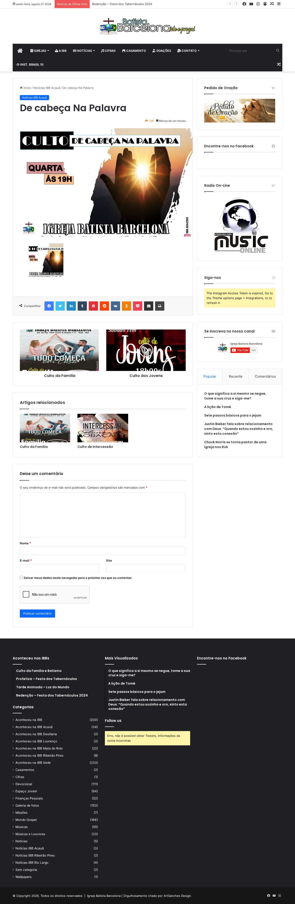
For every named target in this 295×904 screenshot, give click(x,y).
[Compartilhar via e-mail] (148, 306)
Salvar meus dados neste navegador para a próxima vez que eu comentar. (78, 578)
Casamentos (24, 770)
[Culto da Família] (45, 428)
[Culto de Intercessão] (102, 428)
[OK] (126, 306)
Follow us (113, 720)
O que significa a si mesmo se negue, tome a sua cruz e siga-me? (235, 396)
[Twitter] (60, 306)
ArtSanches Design (177, 896)
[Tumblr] (82, 306)
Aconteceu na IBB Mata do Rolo (39, 748)
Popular (210, 376)
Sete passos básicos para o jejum (232, 415)
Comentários (265, 376)
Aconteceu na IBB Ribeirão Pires (39, 755)
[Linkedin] (71, 306)
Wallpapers (23, 877)
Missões (21, 812)
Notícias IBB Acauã (46, 88)
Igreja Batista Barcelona (104, 896)
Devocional (23, 784)
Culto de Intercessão (95, 446)
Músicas (21, 827)
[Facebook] (49, 306)
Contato (189, 50)
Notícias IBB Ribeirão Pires (35, 855)
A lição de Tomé (217, 407)
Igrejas (39, 50)
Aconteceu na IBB (28, 720)
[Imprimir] (159, 306)
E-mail (26, 560)
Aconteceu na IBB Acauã (34, 727)
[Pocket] (137, 306)
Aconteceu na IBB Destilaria (36, 734)
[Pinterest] (93, 306)
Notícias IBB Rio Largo (31, 862)
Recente (235, 376)
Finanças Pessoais (29, 798)
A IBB (62, 50)
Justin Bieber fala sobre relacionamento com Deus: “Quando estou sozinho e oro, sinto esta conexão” (238, 429)
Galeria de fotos (27, 805)
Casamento (136, 50)
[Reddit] (104, 306)
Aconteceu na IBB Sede (33, 762)
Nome (25, 543)
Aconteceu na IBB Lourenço (36, 741)
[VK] (115, 306)
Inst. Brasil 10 (32, 64)
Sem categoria (26, 870)
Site (109, 560)
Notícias (84, 50)
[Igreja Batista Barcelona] (147, 26)
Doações (163, 50)
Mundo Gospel (26, 820)
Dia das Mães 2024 (105, 4)
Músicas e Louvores (30, 834)
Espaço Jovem (26, 791)
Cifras (109, 50)
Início (27, 88)
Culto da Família (34, 446)
